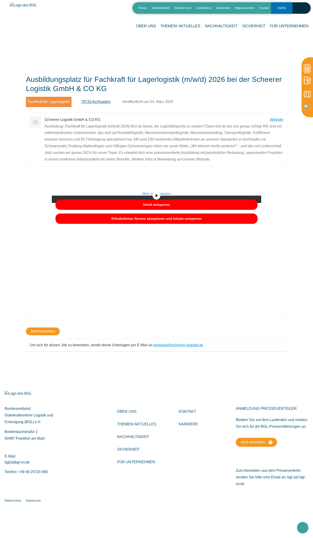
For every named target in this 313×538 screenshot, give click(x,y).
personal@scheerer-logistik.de (178, 345)
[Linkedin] (97, 10)
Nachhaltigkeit (133, 437)
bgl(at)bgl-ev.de (17, 462)
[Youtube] (122, 10)
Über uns (127, 411)
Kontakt (264, 8)
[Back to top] (302, 527)
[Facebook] (114, 10)
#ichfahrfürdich (161, 8)
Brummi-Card (183, 8)
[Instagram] (106, 10)
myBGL (282, 8)
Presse (142, 8)
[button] (301, 8)
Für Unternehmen (136, 462)
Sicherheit (128, 449)
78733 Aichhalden (96, 102)
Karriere (188, 424)
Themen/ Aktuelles (180, 26)
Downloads (223, 8)
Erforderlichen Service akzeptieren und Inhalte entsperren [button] (156, 218)
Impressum (33, 500)
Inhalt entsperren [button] (156, 204)
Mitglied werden (245, 8)
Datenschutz (13, 500)
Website (276, 120)
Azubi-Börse (203, 8)
